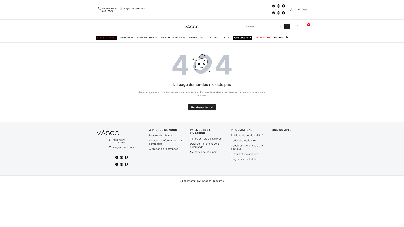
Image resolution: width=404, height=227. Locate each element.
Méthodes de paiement (203, 152)
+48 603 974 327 (109, 8)
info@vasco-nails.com (134, 8)
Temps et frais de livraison (206, 138)
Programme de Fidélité (244, 159)
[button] (287, 26)
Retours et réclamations (245, 154)
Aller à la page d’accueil (202, 107)
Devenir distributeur (161, 135)
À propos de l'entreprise (163, 148)
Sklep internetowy (201, 180)
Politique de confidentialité (247, 135)
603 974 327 (119, 140)
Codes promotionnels (244, 140)
